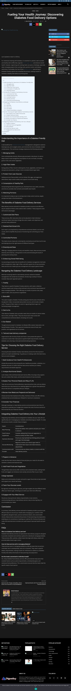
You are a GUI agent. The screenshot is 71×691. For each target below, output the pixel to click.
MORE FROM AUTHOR (17, 608)
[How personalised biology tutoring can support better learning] (52, 70)
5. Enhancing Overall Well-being (13, 100)
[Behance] (59, 1)
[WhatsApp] (40, 24)
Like (68, 33)
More (59, 4)
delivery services (28, 69)
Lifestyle (35, 4)
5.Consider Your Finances (11, 120)
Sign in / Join (4, 0)
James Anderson (60, 56)
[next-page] (4, 628)
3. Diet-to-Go (9, 107)
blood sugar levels (28, 63)
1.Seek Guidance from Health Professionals (15, 113)
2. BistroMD (8, 105)
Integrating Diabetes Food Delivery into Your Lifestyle (16, 121)
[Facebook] (62, 1)
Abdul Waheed (29, 21)
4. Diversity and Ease (10, 98)
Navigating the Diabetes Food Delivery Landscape (15, 102)
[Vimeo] (66, 1)
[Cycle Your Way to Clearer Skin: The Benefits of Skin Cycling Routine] (5, 661)
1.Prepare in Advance (10, 123)
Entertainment (52, 4)
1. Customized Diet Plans (11, 94)
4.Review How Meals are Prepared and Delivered (17, 118)
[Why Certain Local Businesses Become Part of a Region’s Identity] (52, 52)
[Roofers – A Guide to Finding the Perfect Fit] (28, 655)
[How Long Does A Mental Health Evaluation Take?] (39, 616)
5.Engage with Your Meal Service (13, 129)
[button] (67, 4)
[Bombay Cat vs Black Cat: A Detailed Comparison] (5, 655)
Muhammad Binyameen (61, 72)
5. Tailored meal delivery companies (14, 110)
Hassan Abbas (59, 64)
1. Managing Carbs (10, 84)
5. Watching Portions (10, 90)
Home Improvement (18, 4)
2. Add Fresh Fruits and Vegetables (13, 125)
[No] (69, 687)
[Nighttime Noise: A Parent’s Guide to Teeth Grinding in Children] (24, 616)
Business (42, 4)
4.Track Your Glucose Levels (12, 128)
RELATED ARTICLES (6, 608)
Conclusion (6, 131)
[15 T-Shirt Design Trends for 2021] (28, 661)
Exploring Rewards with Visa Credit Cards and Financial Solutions (35, 583)
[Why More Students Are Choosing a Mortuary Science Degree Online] (52, 62)
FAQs (4, 133)
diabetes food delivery (18, 145)
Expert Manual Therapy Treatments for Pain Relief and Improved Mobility (8, 624)
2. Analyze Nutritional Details (12, 115)
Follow (67, 36)
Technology (28, 4)
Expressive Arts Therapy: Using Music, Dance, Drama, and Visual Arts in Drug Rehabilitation (12, 583)
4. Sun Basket (9, 108)
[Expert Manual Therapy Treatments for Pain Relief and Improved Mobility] (8, 616)
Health (11, 8)
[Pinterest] (37, 24)
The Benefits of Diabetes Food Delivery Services (15, 92)
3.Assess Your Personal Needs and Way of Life (16, 116)
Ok (35, 688)
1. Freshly (8, 103)
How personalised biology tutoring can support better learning (63, 69)
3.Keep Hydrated (9, 126)
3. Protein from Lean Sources (12, 87)
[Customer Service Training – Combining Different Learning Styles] (28, 648)
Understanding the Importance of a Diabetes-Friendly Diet (18, 82)
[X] (64, 1)
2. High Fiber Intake (10, 85)
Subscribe (66, 39)
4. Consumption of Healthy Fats (13, 89)
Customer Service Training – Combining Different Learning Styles (38, 648)
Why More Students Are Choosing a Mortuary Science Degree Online (63, 61)
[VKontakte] (68, 1)
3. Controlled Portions (10, 97)
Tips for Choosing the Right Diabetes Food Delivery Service (18, 112)
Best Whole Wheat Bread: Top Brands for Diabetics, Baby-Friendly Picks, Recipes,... (15, 648)
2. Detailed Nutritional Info (12, 95)
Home (3, 8)
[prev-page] (2, 628)
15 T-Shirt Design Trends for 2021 (39, 660)
